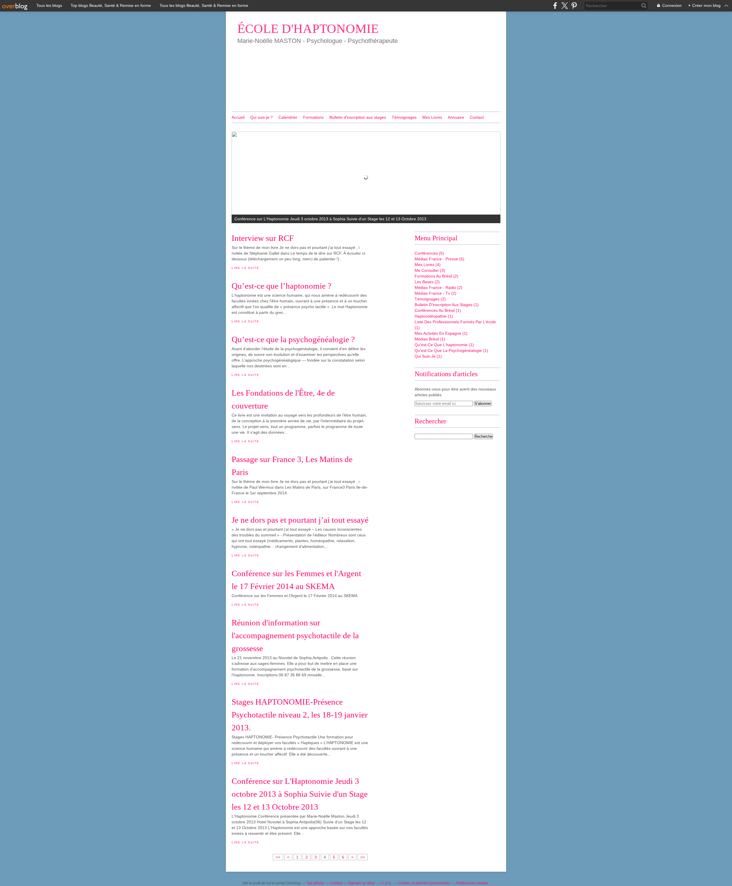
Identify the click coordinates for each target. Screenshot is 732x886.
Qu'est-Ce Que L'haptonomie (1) (444, 344)
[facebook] (555, 5)
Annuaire (456, 117)
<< (278, 857)
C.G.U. (387, 883)
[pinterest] (574, 5)
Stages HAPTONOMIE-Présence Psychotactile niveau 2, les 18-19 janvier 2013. (300, 714)
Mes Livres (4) (428, 264)
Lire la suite (245, 267)
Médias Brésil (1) (430, 339)
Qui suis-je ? (261, 117)
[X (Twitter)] (564, 5)
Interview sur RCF (263, 238)
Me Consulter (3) (430, 270)
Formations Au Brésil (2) (436, 276)
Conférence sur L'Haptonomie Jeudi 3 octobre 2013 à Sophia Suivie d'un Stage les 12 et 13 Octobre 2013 (300, 793)
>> (362, 857)
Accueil (238, 117)
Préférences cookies (472, 883)
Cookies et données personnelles (424, 883)
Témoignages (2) (430, 299)
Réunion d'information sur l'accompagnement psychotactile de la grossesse (295, 635)
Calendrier (288, 117)
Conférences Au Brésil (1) (438, 310)
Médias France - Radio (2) (438, 287)
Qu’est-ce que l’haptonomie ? (281, 285)
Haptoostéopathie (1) (434, 316)
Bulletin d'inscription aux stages (357, 117)
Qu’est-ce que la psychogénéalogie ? (293, 339)
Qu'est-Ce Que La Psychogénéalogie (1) (451, 350)
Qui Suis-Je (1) (428, 356)
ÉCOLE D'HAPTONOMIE (308, 28)
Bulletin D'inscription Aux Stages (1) (447, 304)
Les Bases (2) (427, 282)
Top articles (315, 883)
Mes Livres (432, 117)
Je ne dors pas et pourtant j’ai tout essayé (300, 519)
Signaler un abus (362, 883)
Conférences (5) (429, 253)
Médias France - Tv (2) (435, 293)
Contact (477, 117)
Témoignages (404, 117)
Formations (313, 117)
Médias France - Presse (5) (439, 259)
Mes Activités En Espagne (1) (441, 333)
